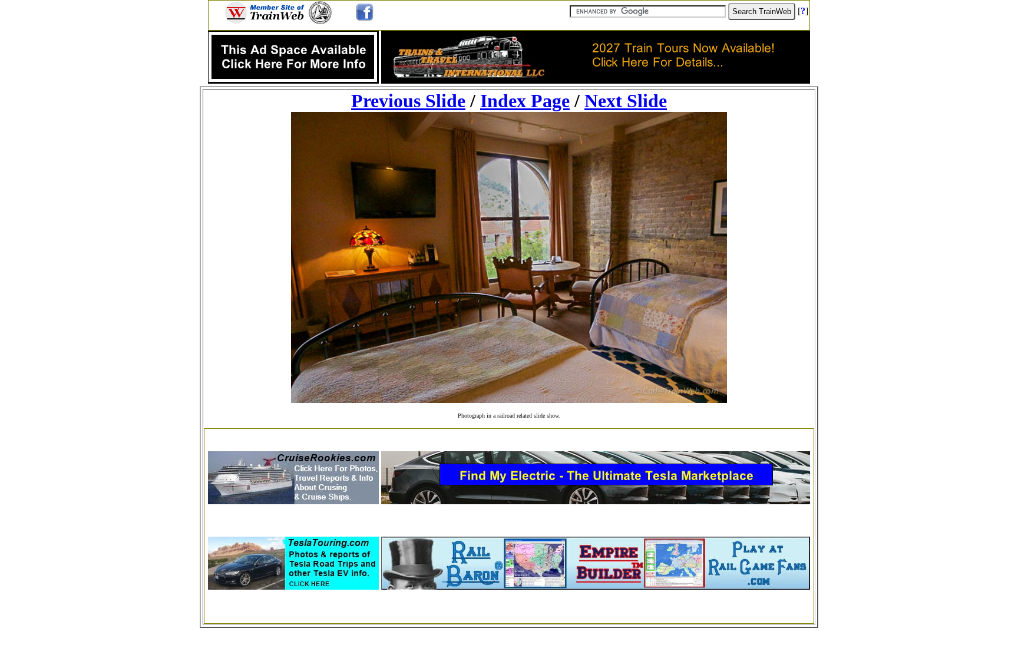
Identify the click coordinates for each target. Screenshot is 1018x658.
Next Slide (625, 100)
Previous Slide (408, 100)
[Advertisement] (509, 436)
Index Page (525, 100)
